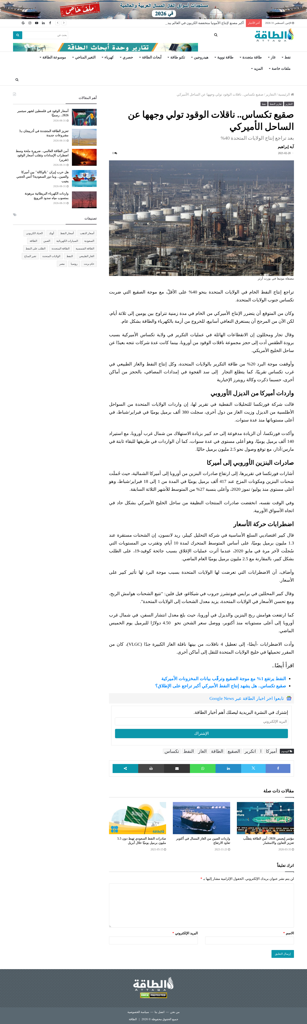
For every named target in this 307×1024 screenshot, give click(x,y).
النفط (188, 751)
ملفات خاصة (281, 68)
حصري (128, 57)
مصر (62, 263)
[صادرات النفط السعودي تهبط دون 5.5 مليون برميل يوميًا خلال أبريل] (137, 818)
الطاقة (217, 751)
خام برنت (89, 263)
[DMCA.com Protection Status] (153, 996)
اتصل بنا (160, 1012)
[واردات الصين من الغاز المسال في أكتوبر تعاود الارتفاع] (201, 818)
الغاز (202, 751)
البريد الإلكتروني (185, 933)
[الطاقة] (274, 35)
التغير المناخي (85, 57)
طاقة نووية (225, 57)
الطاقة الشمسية (85, 248)
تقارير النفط (276, 104)
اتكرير (250, 751)
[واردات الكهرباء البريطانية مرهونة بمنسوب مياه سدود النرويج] (84, 199)
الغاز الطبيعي (86, 256)
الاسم (288, 933)
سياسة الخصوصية (138, 1012)
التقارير (271, 94)
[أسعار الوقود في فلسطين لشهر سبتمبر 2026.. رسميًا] (84, 117)
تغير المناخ (30, 256)
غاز (273, 57)
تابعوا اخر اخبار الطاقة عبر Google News (246, 698)
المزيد (258, 68)
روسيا (74, 263)
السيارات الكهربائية (67, 240)
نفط (288, 57)
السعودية (89, 240)
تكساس (172, 751)
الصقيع (234, 751)
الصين (46, 240)
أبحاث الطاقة (151, 57)
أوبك (51, 233)
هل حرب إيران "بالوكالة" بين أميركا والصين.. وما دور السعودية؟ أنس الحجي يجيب (42, 176)
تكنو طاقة (177, 57)
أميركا (271, 751)
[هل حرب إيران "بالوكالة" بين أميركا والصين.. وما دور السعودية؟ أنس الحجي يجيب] (84, 178)
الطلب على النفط (35, 248)
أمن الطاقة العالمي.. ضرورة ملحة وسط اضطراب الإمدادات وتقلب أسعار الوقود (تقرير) (42, 155)
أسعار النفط (67, 233)
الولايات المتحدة (51, 256)
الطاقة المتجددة (60, 248)
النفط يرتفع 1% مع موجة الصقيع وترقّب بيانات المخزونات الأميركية (223, 678)
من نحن (175, 1012)
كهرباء (109, 57)
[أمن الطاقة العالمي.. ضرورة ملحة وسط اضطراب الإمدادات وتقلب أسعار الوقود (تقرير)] (84, 157)
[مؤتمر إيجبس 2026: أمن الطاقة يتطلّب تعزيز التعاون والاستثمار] (265, 818)
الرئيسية (284, 94)
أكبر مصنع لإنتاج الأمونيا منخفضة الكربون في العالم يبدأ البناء (201, 23)
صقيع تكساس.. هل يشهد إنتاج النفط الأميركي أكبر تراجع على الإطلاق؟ (220, 685)
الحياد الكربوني (34, 233)
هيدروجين (201, 57)
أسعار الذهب (87, 233)
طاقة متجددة (252, 57)
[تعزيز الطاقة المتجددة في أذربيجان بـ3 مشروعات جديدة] (84, 137)
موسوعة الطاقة (54, 57)
